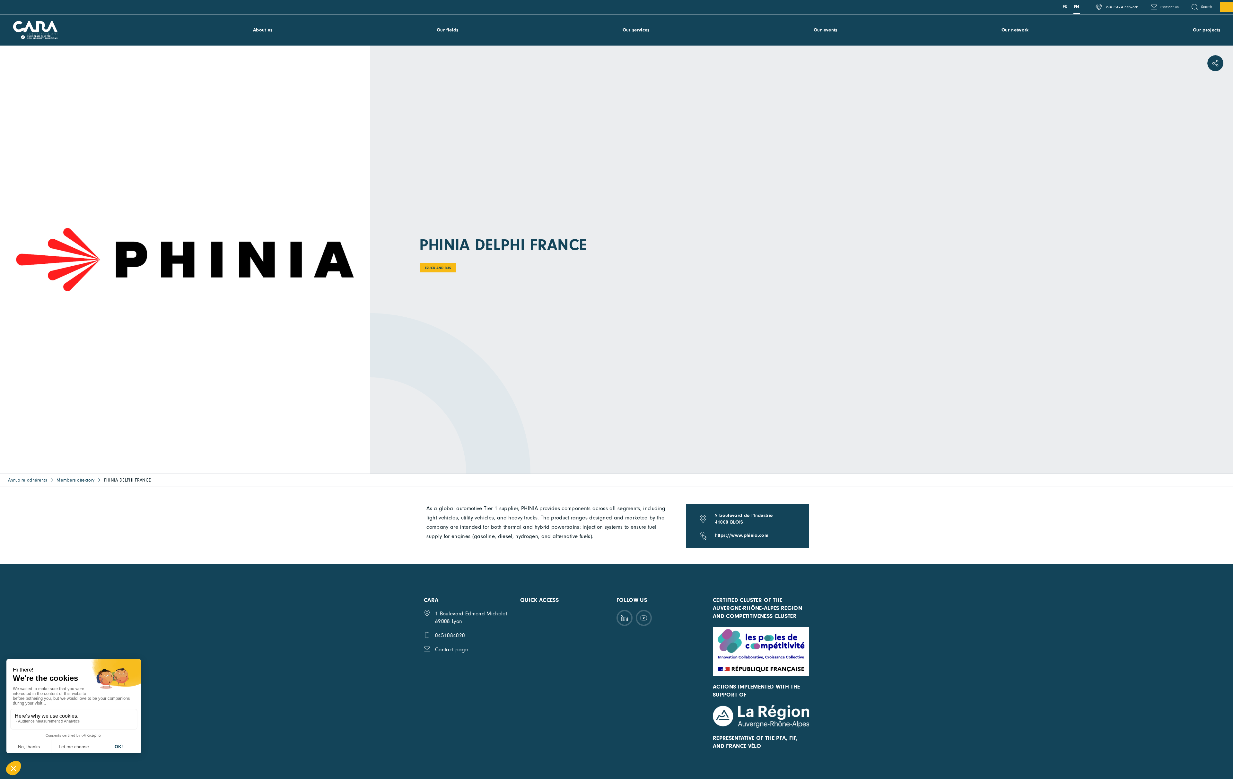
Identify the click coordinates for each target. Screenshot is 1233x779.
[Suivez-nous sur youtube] (644, 618)
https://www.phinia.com (741, 535)
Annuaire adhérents (27, 480)
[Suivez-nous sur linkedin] (624, 618)
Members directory (75, 480)
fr (1065, 7)
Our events (825, 30)
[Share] (1215, 63)
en (1077, 7)
